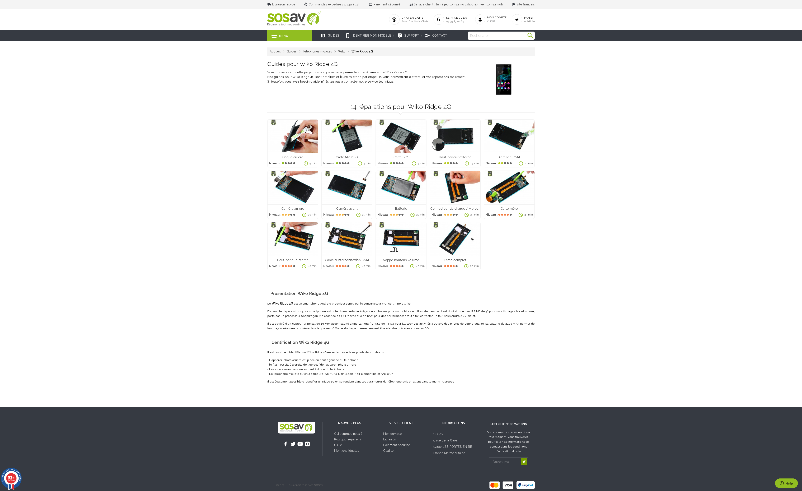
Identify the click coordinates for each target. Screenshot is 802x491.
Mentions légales (346, 450)
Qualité (388, 450)
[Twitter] (293, 444)
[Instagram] (307, 444)
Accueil (275, 51)
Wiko (341, 51)
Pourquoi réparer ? (347, 439)
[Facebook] (286, 444)
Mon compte (392, 433)
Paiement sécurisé (396, 445)
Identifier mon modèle (368, 35)
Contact (436, 35)
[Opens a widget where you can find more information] (786, 483)
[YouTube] (300, 444)
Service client (401, 423)
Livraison (389, 439)
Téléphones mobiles (317, 51)
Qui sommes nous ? (348, 433)
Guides (330, 35)
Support (408, 35)
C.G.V (338, 445)
